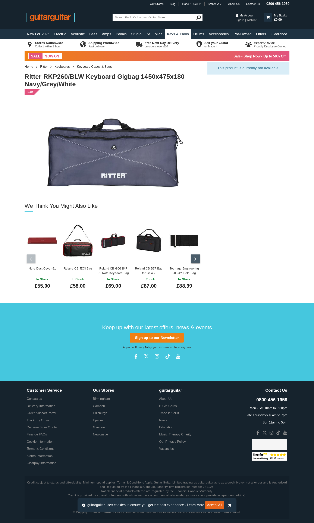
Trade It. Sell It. (192, 4)
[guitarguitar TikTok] (168, 356)
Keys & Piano (178, 34)
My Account (247, 15)
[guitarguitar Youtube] (178, 356)
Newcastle (100, 434)
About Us (234, 4)
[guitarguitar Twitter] (146, 356)
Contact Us (253, 4)
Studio (136, 34)
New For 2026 (38, 34)
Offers (261, 34)
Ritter (44, 66)
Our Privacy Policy (172, 441)
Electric (60, 34)
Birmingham (101, 398)
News (163, 420)
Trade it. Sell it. (169, 413)
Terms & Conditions (40, 448)
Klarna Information (40, 456)
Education (166, 427)
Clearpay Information (41, 463)
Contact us (34, 398)
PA (148, 34)
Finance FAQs (37, 434)
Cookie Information (40, 441)
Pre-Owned (242, 34)
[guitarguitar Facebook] (136, 356)
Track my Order (38, 420)
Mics (158, 34)
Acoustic (78, 34)
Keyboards (62, 66)
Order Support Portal (41, 413)
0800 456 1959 (277, 4)
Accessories (219, 34)
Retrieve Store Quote (42, 427)
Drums (198, 34)
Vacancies (166, 448)
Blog (172, 4)
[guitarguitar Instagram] (157, 356)
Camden (99, 406)
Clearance (279, 34)
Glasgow (99, 427)
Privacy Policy (143, 347)
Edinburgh (100, 413)
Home (29, 66)
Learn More (195, 505)
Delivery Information (41, 406)
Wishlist (252, 20)
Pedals (121, 34)
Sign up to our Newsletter (157, 338)
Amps (106, 34)
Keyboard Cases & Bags (94, 66)
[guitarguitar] (50, 17)
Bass (93, 34)
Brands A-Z (215, 4)
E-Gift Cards (168, 406)
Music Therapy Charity (175, 434)
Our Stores (157, 4)
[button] (268, 17)
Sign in (240, 20)
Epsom (98, 420)
